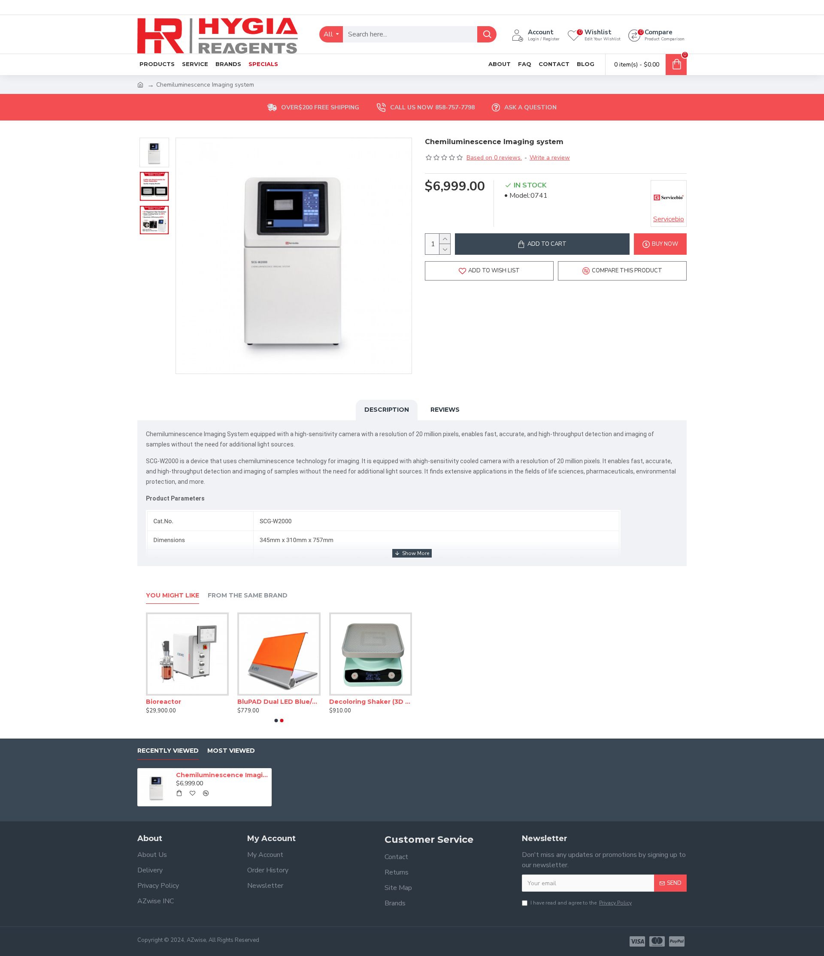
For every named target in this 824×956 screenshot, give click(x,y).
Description (386, 409)
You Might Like (172, 595)
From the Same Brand (248, 595)
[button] (276, 720)
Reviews (445, 409)
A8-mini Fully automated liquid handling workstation (181, 702)
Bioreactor (340, 702)
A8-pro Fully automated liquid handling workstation (273, 702)
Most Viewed (231, 750)
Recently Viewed (168, 750)
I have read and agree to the (581, 902)
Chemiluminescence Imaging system (222, 775)
